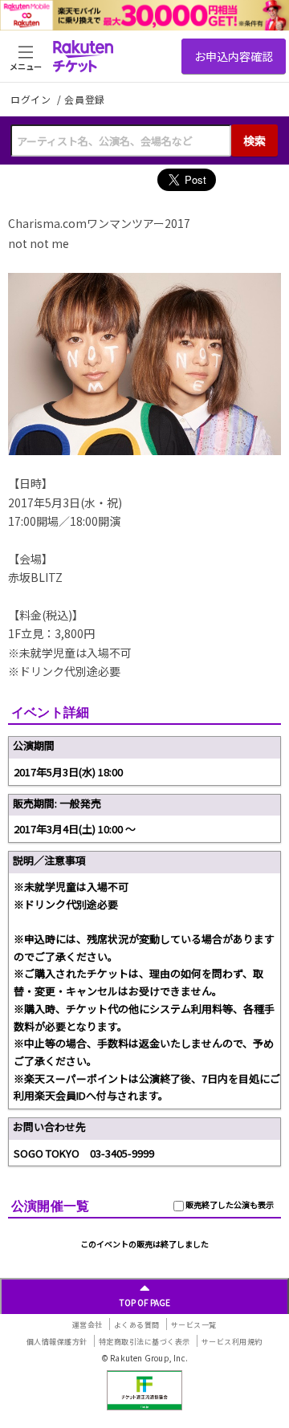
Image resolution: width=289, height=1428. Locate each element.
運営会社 (87, 1325)
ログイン (32, 99)
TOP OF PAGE (145, 1302)
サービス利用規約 (232, 1341)
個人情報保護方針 (57, 1341)
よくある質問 (137, 1325)
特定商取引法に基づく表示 (144, 1341)
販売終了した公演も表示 (229, 1204)
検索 (254, 140)
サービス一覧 (194, 1325)
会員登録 (84, 99)
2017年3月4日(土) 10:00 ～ (75, 828)
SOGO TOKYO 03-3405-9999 (84, 1153)
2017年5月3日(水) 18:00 (68, 771)
